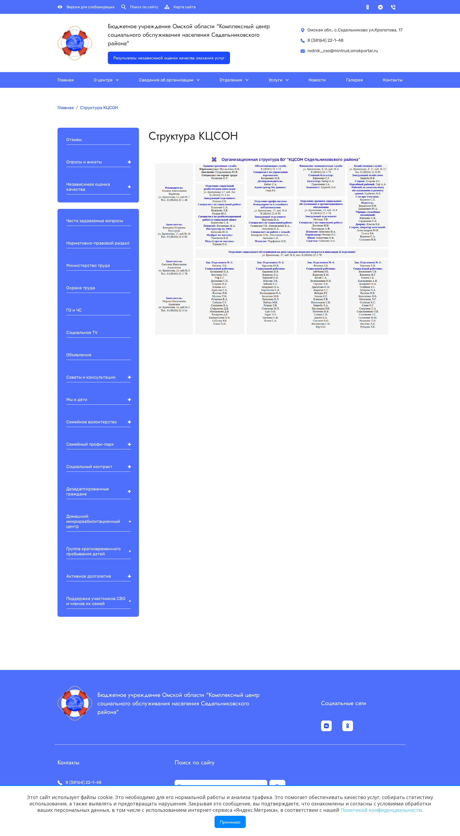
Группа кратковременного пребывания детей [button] (93, 551)
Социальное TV (81, 332)
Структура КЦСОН (99, 107)
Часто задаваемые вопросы (94, 220)
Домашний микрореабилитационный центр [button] (93, 521)
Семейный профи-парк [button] (90, 444)
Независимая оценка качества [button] (88, 187)
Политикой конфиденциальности (381, 810)
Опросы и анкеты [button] (84, 161)
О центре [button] (104, 79)
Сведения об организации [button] (167, 79)
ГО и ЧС (74, 310)
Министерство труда (88, 265)
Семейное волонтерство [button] (91, 421)
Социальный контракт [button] (89, 466)
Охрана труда (80, 287)
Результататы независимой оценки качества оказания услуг (168, 58)
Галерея (354, 79)
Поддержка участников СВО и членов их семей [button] (95, 601)
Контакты (392, 79)
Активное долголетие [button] (88, 576)
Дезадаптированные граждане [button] (87, 491)
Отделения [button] (231, 79)
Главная (66, 79)
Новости (317, 79)
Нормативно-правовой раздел (97, 243)
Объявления (78, 354)
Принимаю (230, 822)
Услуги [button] (276, 79)
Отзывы (74, 139)
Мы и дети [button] (76, 399)
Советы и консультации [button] (91, 377)
